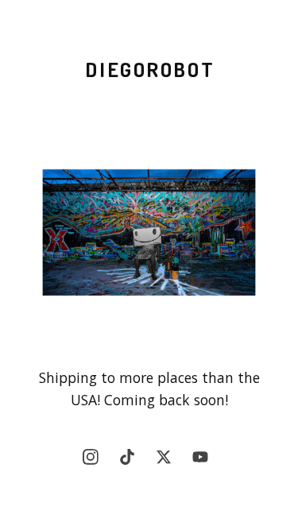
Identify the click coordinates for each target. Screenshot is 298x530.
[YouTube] (204, 461)
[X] (168, 461)
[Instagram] (94, 461)
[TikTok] (131, 461)
